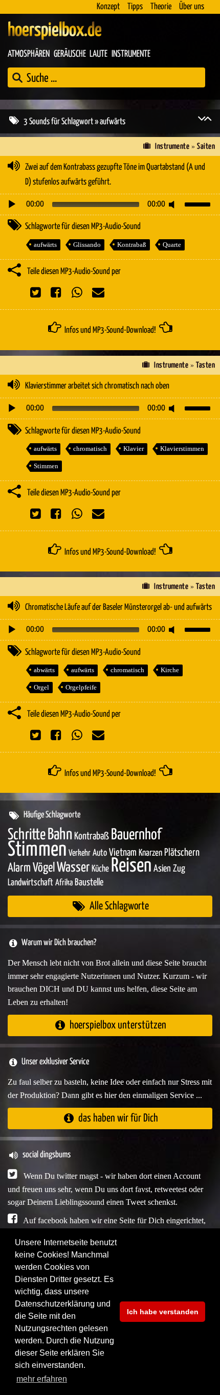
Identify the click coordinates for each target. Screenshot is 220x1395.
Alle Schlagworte (119, 906)
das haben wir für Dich (118, 1118)
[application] (110, 204)
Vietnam (123, 853)
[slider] (199, 203)
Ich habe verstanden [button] (163, 1312)
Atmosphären (29, 54)
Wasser (73, 868)
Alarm (19, 868)
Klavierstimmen (182, 448)
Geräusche (70, 54)
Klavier (133, 448)
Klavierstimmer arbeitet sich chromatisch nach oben (97, 386)
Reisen (131, 866)
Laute (98, 54)
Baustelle (89, 882)
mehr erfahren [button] (41, 1379)
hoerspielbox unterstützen (118, 1025)
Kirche (170, 670)
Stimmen (46, 466)
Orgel (41, 687)
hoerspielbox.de (55, 30)
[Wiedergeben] (12, 204)
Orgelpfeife (81, 687)
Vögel (44, 868)
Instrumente (131, 54)
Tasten (205, 365)
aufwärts (45, 244)
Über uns (191, 7)
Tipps (135, 7)
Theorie (160, 7)
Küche (100, 869)
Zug (179, 869)
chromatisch (90, 448)
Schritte (27, 835)
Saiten (206, 146)
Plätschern (182, 853)
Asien (162, 869)
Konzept (108, 7)
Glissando (87, 244)
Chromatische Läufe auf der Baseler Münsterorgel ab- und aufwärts (118, 607)
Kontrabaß (131, 244)
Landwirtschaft (30, 882)
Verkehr (80, 853)
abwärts (44, 670)
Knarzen (150, 853)
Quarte (172, 244)
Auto (100, 853)
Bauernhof (136, 835)
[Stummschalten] (173, 204)
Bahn (60, 834)
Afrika (64, 883)
